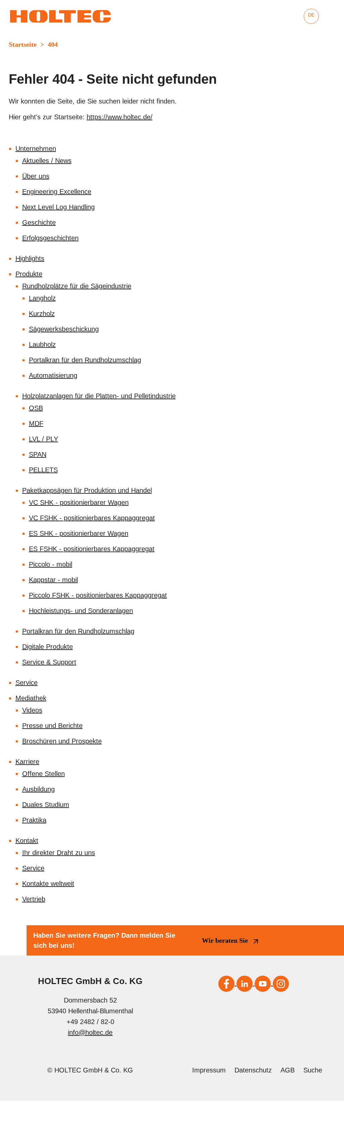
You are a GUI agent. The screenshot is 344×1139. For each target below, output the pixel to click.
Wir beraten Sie (225, 940)
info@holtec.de (90, 1032)
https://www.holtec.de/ (120, 117)
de (311, 14)
